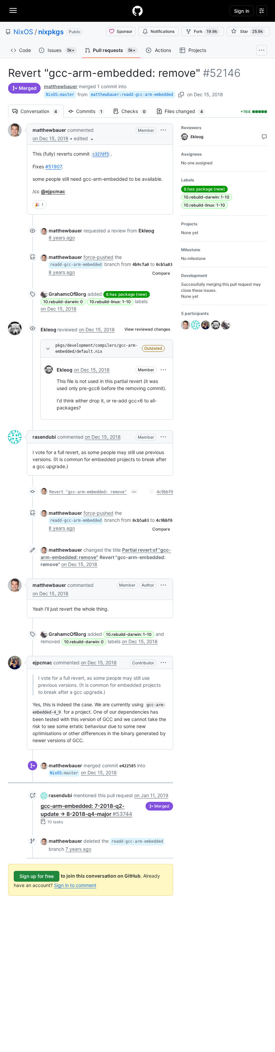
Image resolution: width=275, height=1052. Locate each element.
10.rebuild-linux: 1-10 (110, 301)
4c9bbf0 (165, 492)
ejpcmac (42, 662)
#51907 (53, 166)
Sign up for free (36, 876)
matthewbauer (60, 86)
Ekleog (48, 329)
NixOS (23, 32)
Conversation (42, 111)
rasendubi (44, 437)
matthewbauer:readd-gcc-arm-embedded (132, 94)
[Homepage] (137, 10)
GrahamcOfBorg (67, 294)
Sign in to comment (75, 885)
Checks (136, 111)
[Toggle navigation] (13, 10)
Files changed (187, 111)
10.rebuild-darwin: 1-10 (129, 634)
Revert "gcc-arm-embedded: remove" (88, 492)
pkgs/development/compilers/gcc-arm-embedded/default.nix (96, 348)
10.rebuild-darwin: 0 (63, 301)
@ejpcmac (53, 191)
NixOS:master (60, 94)
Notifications (162, 31)
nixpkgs (51, 32)
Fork (205, 31)
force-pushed (98, 257)
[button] (84, 138)
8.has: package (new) (126, 294)
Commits (92, 111)
